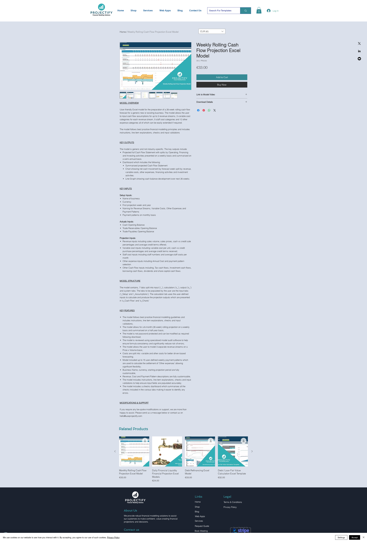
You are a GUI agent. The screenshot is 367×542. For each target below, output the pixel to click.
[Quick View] (134, 451)
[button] (259, 10)
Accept (355, 537)
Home (123, 31)
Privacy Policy (113, 537)
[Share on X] (214, 110)
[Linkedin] (359, 51)
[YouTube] (359, 58)
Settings (341, 537)
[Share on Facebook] (198, 110)
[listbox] (212, 31)
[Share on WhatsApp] (209, 110)
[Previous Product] (115, 451)
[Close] (363, 537)
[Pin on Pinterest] (203, 110)
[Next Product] (252, 451)
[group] (183, 459)
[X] (359, 43)
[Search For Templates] (245, 10)
